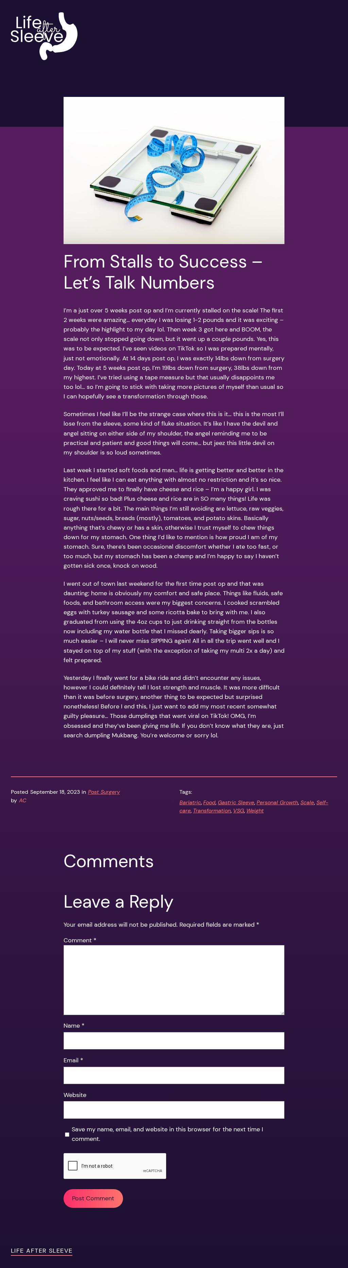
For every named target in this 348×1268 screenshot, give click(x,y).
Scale (307, 802)
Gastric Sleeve (236, 802)
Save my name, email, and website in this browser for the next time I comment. (167, 1134)
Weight (255, 810)
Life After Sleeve (41, 1250)
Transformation (212, 810)
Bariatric (190, 802)
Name (74, 1025)
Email (73, 1060)
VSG (238, 810)
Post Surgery (104, 792)
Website (75, 1095)
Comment (80, 940)
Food (209, 802)
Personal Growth (277, 802)
